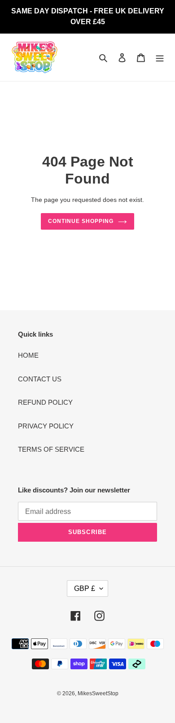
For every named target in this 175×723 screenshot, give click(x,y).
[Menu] (159, 57)
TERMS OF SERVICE (51, 449)
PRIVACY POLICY (46, 426)
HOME (28, 355)
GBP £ (84, 588)
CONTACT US (39, 379)
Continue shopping (81, 221)
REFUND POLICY (45, 402)
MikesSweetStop (98, 693)
